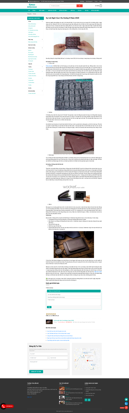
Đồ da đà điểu (95, 10)
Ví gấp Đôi (30, 28)
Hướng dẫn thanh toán (91, 387)
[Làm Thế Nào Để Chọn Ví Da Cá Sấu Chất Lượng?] (61, 392)
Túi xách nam (31, 82)
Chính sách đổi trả (90, 395)
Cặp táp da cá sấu (32, 58)
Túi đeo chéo (31, 71)
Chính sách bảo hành (90, 393)
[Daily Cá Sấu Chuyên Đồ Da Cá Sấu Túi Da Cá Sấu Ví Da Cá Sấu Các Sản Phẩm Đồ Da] (32, 5)
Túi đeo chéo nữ (31, 73)
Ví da (34, 10)
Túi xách (30, 78)
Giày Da (73, 10)
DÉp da (29, 50)
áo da (29, 88)
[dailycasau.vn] (86, 400)
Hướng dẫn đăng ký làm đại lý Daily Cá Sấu (93, 390)
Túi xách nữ (30, 80)
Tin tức (96, 1)
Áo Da (86, 10)
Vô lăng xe (30, 60)
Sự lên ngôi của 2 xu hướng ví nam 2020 (62, 18)
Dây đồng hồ (31, 54)
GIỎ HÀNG (98, 5)
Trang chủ (29, 13)
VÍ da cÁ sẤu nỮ (31, 26)
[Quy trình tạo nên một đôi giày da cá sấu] (61, 388)
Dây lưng (42, 10)
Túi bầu (29, 85)
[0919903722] (126, 403)
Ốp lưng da (30, 52)
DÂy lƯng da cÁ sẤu (32, 42)
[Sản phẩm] (126, 407)
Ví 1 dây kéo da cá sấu (33, 30)
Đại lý (101, 1)
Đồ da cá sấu (63, 10)
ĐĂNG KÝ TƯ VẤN (36, 371)
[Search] (80, 5)
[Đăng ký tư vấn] (126, 399)
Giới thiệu (82, 1)
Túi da (79, 10)
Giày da (30, 63)
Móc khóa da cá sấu (32, 56)
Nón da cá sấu (52, 10)
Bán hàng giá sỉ (89, 1)
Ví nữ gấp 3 (30, 32)
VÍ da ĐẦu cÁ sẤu (32, 34)
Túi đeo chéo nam (32, 75)
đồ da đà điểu (31, 91)
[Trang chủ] (29, 10)
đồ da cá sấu (31, 48)
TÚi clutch (30, 69)
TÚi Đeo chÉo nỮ (31, 93)
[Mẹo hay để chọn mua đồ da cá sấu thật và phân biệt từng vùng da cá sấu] (61, 402)
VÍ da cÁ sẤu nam (32, 24)
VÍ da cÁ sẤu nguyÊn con (33, 36)
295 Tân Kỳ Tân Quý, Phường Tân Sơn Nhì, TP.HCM (53, 1)
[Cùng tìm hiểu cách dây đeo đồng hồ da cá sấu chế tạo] (61, 397)
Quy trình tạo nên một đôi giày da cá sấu (74, 389)
